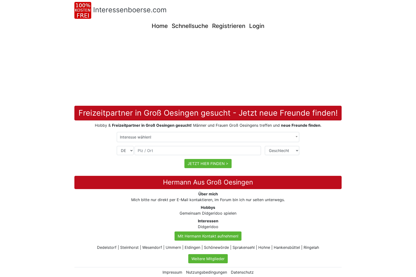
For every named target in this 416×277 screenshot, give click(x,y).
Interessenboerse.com (130, 10)
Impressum (172, 272)
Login (256, 25)
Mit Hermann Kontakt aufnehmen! (208, 236)
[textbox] (208, 137)
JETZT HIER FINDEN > (208, 163)
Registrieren (228, 25)
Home (160, 25)
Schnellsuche (190, 25)
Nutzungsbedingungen (206, 272)
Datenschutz (242, 272)
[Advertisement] (218, 69)
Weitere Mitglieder (208, 258)
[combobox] (208, 137)
